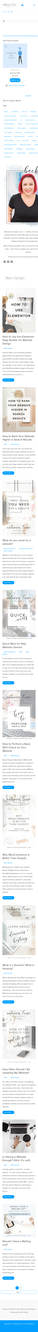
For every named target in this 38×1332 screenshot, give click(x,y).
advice (6, 111)
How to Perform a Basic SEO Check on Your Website (16, 747)
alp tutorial (14, 111)
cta (21, 120)
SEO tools (26, 140)
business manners (10, 116)
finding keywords (9, 124)
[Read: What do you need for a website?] (19, 508)
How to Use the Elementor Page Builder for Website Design (18, 340)
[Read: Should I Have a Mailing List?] (19, 1221)
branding (33, 111)
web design (8, 149)
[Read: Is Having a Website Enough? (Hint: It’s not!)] (19, 1136)
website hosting (9, 153)
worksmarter (8, 157)
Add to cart (15, 80)
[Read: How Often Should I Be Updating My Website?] (19, 1037)
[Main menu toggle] (34, 5)
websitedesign (30, 149)
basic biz (24, 111)
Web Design (8, 348)
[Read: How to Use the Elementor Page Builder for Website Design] (19, 310)
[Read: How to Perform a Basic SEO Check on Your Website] (19, 715)
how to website (21, 128)
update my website (25, 144)
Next (19, 1292)
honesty (20, 124)
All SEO (28, 96)
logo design (8, 132)
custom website (30, 120)
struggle (34, 140)
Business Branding (26, 549)
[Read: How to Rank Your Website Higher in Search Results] (19, 410)
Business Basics (9, 549)
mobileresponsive (30, 132)
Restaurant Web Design (11, 1309)
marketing (18, 132)
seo (18, 140)
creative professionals (10, 120)
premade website (19, 136)
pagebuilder (7, 136)
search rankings (9, 140)
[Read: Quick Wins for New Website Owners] (19, 615)
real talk (30, 136)
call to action (23, 116)
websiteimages (21, 153)
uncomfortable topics (10, 144)
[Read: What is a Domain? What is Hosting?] (19, 933)
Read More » (8, 379)
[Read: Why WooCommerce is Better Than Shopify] (19, 822)
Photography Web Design (19, 1312)
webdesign (19, 149)
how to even (9, 128)
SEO (5, 444)
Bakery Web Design (28, 1309)
